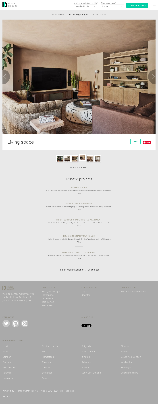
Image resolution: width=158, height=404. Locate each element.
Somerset (47, 372)
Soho (44, 351)
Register (85, 295)
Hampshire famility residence (79, 252)
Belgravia (86, 346)
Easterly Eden (79, 187)
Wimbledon (127, 362)
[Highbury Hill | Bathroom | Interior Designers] (67, 162)
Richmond (86, 362)
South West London (131, 357)
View (79, 193)
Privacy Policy (8, 391)
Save (148, 142)
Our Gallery (58, 14)
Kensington (126, 367)
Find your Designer (51, 291)
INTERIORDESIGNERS (12, 4)
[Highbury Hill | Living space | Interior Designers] (82, 161)
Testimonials (48, 302)
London (6, 346)
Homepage (48, 295)
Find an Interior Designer (71, 269)
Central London (50, 346)
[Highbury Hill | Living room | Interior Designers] (90, 162)
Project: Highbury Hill (78, 14)
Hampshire (8, 378)
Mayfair (6, 351)
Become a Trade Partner (133, 291)
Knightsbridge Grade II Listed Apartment (79, 220)
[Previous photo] (6, 76)
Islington (85, 357)
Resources (47, 305)
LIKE (135, 141)
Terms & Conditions (25, 391)
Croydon (46, 362)
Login (84, 291)
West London (9, 367)
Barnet (124, 351)
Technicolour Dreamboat (79, 204)
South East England (91, 372)
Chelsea (46, 367)
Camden (6, 357)
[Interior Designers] (5, 8)
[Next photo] (152, 76)
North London (88, 351)
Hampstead (48, 357)
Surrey (45, 378)
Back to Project (80, 167)
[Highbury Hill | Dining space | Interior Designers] (74, 162)
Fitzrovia (125, 346)
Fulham (85, 367)
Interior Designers (66, 391)
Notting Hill (7, 372)
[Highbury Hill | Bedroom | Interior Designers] (59, 162)
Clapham (6, 362)
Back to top (94, 269)
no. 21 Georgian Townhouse (79, 236)
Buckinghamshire (129, 372)
